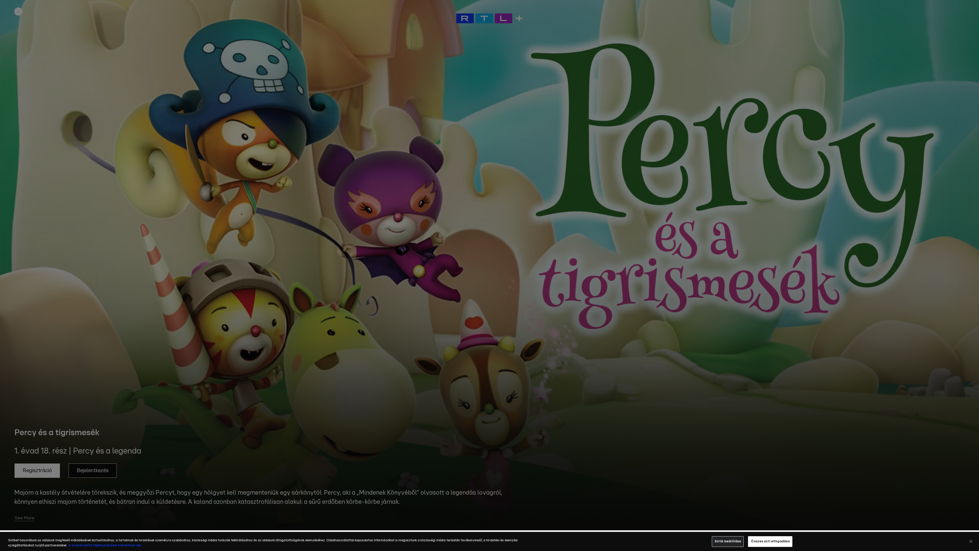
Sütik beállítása (728, 541)
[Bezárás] (970, 541)
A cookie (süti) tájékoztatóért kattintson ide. (105, 545)
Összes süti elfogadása (770, 541)
